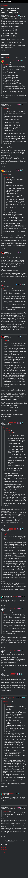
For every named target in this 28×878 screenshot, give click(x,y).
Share (3, 50)
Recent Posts (4, 849)
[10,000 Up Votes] (20, 15)
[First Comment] (20, 252)
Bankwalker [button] (7, 674)
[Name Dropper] (14, 15)
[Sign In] (26, 1)
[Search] (24, 1)
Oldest (6, 57)
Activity (2, 851)
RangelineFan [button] (7, 252)
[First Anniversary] (16, 15)
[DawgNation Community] (7, 1)
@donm (5, 108)
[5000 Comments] (20, 60)
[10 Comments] (22, 596)
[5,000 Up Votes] (21, 674)
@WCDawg (5, 64)
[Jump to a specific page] (26, 58)
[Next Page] (24, 58)
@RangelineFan (6, 289)
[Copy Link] (24, 16)
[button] (2, 16)
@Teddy (5, 340)
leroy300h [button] (6, 793)
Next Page (10, 840)
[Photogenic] (17, 285)
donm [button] (5, 60)
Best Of (3, 852)
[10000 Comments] (18, 15)
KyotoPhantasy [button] (8, 596)
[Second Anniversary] (18, 60)
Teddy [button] (5, 285)
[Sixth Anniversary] (20, 285)
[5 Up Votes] (18, 793)
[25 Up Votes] (24, 596)
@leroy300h (6, 811)
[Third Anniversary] (18, 674)
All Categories (4, 847)
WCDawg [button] (6, 15)
